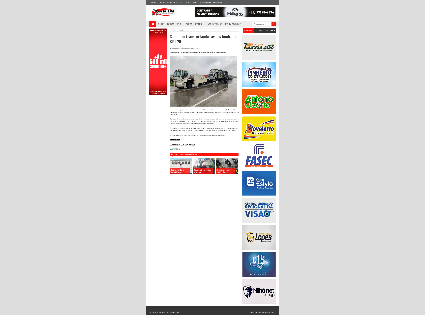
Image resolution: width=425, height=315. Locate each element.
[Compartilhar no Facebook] (173, 149)
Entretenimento (205, 2)
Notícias (153, 2)
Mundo (195, 2)
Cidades (161, 2)
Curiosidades (217, 2)
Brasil (188, 2)
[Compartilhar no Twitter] (175, 149)
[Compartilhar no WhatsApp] (171, 149)
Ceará (181, 2)
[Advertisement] (158, 132)
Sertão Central (172, 2)
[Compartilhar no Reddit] (179, 149)
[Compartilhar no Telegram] (177, 149)
